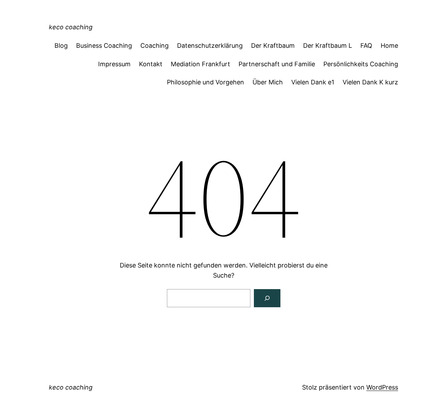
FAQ (366, 45)
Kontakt (150, 64)
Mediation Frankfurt (200, 64)
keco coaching (71, 27)
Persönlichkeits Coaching (360, 64)
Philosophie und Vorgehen (205, 82)
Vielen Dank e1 (312, 82)
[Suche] (267, 298)
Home (389, 45)
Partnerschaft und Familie (277, 64)
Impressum (114, 64)
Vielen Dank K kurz (370, 82)
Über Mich (267, 82)
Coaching (154, 45)
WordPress (382, 387)
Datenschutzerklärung (210, 45)
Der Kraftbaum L (327, 45)
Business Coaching (104, 45)
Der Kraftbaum (273, 45)
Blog (61, 45)
